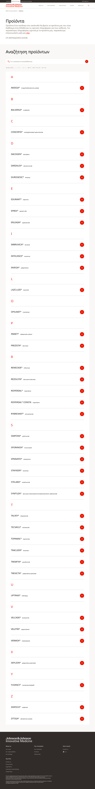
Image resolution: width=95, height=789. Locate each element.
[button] (82, 88)
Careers (72, 5)
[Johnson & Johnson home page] (14, 5)
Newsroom (81, 5)
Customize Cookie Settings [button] (12, 769)
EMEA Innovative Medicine (12, 11)
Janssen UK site (42, 777)
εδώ (28, 33)
